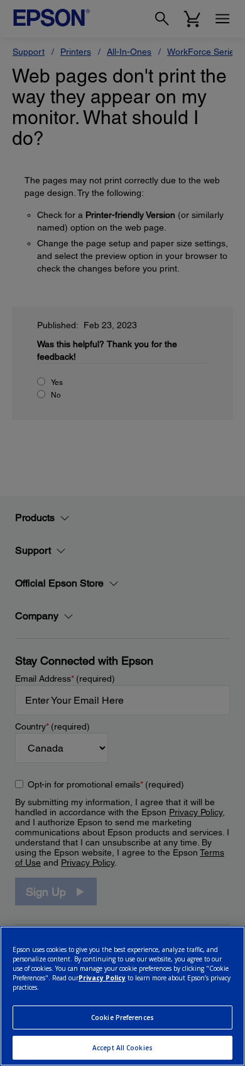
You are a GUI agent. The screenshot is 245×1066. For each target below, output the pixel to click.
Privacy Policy (102, 977)
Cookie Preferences (122, 1017)
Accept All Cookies (122, 1047)
